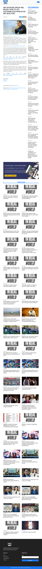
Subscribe (30, 560)
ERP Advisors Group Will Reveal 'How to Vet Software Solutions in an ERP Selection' (14, 88)
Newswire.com (16, 37)
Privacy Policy (5, 556)
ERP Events (5, 79)
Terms (4, 555)
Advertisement (6, 558)
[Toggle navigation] (38, 2)
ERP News (5, 81)
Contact (5, 559)
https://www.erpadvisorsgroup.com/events (17, 45)
